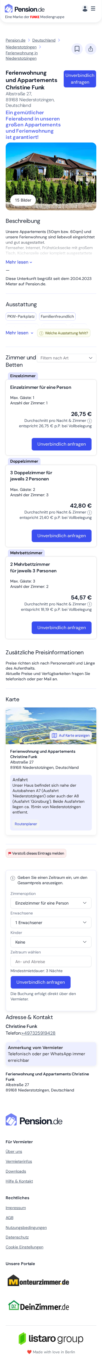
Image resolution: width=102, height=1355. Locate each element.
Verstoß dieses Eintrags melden (38, 853)
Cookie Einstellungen (24, 1247)
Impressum (16, 1207)
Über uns (14, 1151)
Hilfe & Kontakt (19, 1181)
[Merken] (77, 49)
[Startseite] (35, 1119)
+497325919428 (39, 1033)
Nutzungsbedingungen (26, 1227)
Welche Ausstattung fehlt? (66, 333)
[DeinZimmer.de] (38, 1313)
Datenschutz (17, 1237)
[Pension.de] (26, 8)
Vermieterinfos (19, 1161)
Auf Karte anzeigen (74, 735)
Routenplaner (26, 823)
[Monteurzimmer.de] (38, 1288)
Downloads (16, 1171)
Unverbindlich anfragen (79, 78)
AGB (9, 1217)
